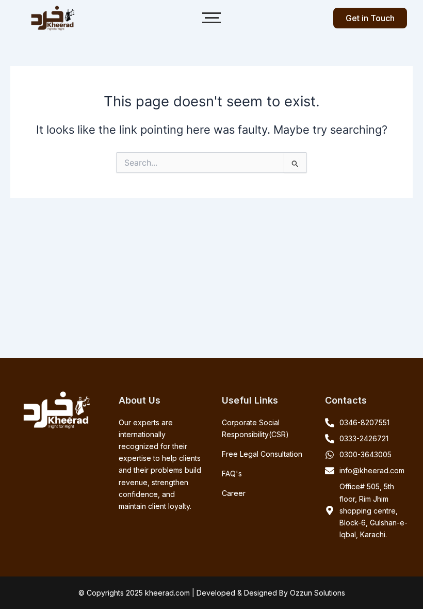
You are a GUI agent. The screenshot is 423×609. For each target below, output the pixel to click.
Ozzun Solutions (317, 592)
